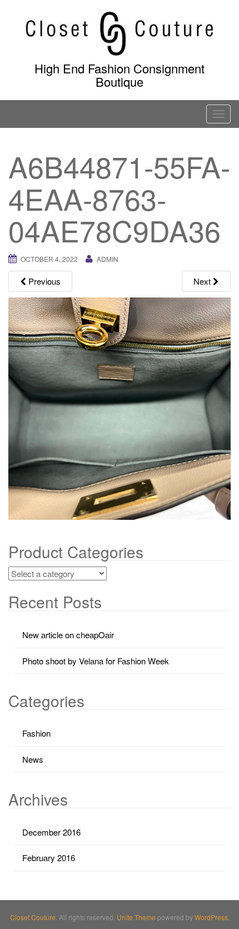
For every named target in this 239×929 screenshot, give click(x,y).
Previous (43, 281)
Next (203, 281)
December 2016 (51, 832)
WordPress (211, 917)
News (32, 759)
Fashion (36, 733)
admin (107, 259)
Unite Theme (136, 917)
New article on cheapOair (68, 634)
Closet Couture (33, 917)
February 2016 (48, 857)
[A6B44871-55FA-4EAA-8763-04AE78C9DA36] (119, 407)
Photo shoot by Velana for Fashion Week (95, 661)
